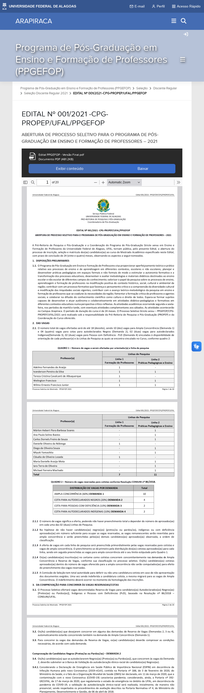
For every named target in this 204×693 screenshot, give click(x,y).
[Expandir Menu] (174, 21)
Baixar (143, 168)
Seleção (142, 88)
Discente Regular (165, 88)
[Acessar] (186, 34)
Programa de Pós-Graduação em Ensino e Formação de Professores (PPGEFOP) (91, 59)
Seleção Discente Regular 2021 (45, 93)
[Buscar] (184, 21)
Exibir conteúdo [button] (69, 168)
